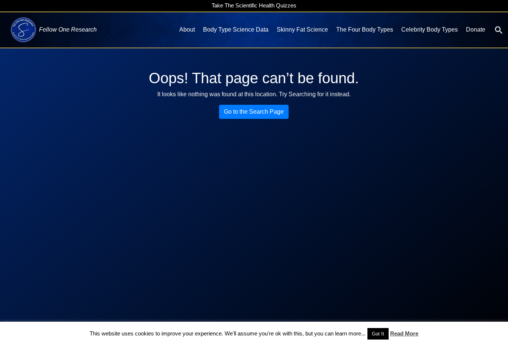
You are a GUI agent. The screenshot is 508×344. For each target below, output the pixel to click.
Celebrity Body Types (429, 29)
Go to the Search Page (254, 111)
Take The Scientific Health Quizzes (254, 5)
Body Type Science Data (236, 29)
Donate (475, 29)
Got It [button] (378, 334)
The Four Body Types (364, 29)
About (187, 29)
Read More (404, 333)
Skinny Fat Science (302, 29)
